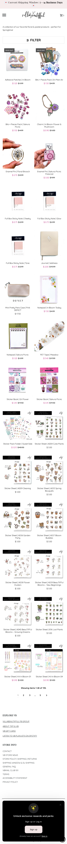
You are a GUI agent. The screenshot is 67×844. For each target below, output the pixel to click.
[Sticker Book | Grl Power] (18, 381)
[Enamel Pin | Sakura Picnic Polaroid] (49, 153)
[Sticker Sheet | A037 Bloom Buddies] (49, 517)
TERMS (6, 774)
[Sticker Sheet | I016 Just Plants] (49, 611)
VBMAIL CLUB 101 (10, 770)
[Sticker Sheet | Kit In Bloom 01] (18, 658)
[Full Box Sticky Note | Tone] (18, 245)
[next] (47, 695)
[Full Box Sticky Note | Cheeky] (18, 200)
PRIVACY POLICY (10, 782)
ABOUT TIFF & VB (11, 726)
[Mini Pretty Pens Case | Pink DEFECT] (18, 289)
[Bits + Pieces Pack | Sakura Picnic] (18, 106)
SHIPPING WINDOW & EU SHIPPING (18, 762)
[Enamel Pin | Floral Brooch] (18, 153)
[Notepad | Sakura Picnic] (18, 337)
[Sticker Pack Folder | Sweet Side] (18, 426)
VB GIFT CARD (9, 731)
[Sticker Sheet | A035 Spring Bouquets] (49, 470)
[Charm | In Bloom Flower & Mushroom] (49, 106)
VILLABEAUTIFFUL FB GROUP (16, 721)
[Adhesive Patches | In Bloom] (18, 62)
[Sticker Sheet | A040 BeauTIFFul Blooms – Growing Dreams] (18, 611)
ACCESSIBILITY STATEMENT (15, 778)
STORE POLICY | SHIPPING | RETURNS (20, 759)
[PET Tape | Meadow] (49, 337)
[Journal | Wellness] (49, 245)
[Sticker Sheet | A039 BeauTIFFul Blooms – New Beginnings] (49, 564)
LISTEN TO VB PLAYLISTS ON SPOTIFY (20, 736)
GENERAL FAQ (9, 766)
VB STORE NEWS (10, 755)
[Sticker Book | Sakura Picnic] (49, 381)
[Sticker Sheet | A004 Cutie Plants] (49, 426)
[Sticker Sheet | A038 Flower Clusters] (18, 564)
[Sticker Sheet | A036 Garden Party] (18, 517)
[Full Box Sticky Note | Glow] (49, 200)
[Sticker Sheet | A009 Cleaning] (18, 470)
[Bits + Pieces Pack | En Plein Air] (49, 62)
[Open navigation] (11, 15)
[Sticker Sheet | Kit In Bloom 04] (49, 658)
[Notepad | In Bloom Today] (49, 289)
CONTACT (7, 751)
